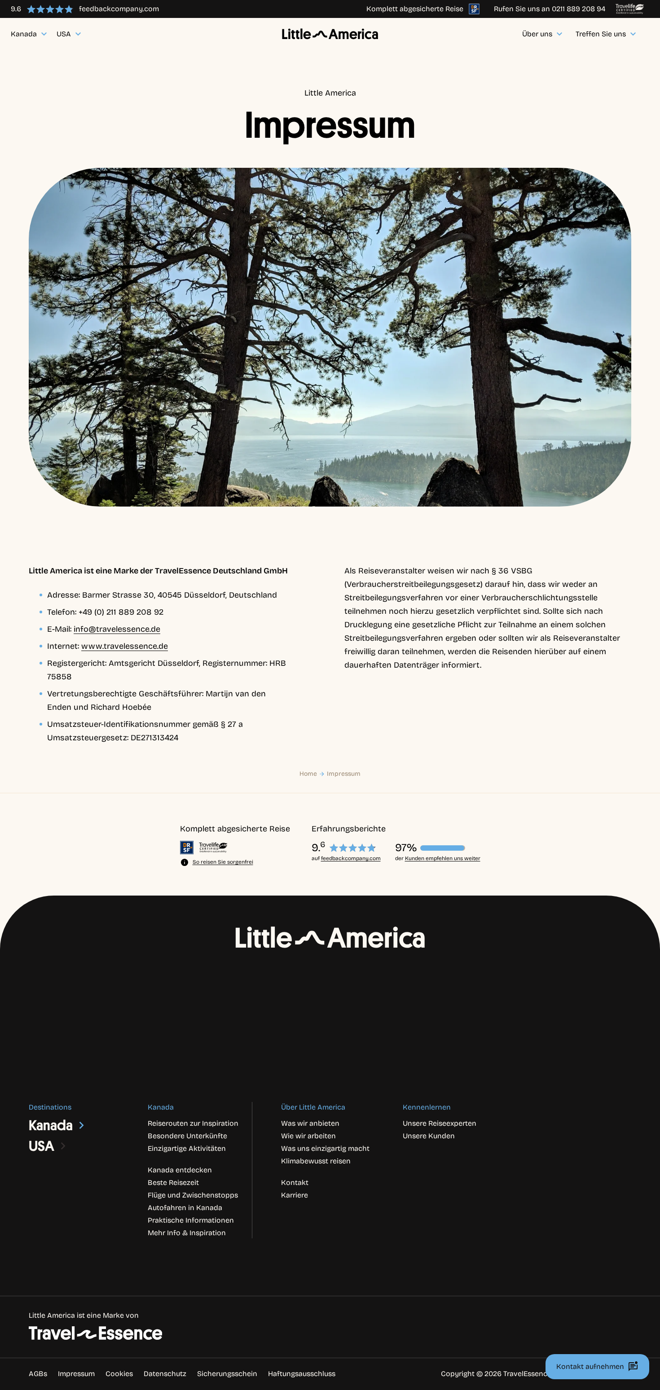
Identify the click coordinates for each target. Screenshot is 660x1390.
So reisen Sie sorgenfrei (223, 862)
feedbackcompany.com (351, 858)
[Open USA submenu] (63, 1146)
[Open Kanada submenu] (82, 1125)
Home (308, 774)
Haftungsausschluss (301, 1373)
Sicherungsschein (227, 1373)
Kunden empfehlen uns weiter (442, 858)
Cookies (119, 1373)
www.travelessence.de (124, 646)
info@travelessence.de (117, 629)
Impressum (344, 774)
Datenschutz (165, 1373)
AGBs (38, 1373)
